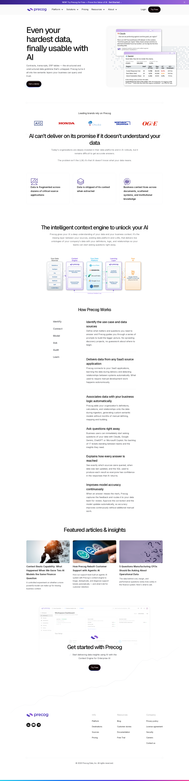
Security (149, 732)
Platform (95, 721)
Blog (119, 721)
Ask (55, 342)
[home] (38, 9)
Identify (57, 321)
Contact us (150, 743)
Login (143, 9)
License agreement (154, 726)
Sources (95, 732)
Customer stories (124, 726)
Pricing (85, 9)
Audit (56, 350)
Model (56, 335)
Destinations (97, 726)
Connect (57, 328)
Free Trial (121, 737)
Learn (56, 357)
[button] (57, 9)
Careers (149, 737)
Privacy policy (152, 721)
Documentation (123, 732)
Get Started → (115, 2)
